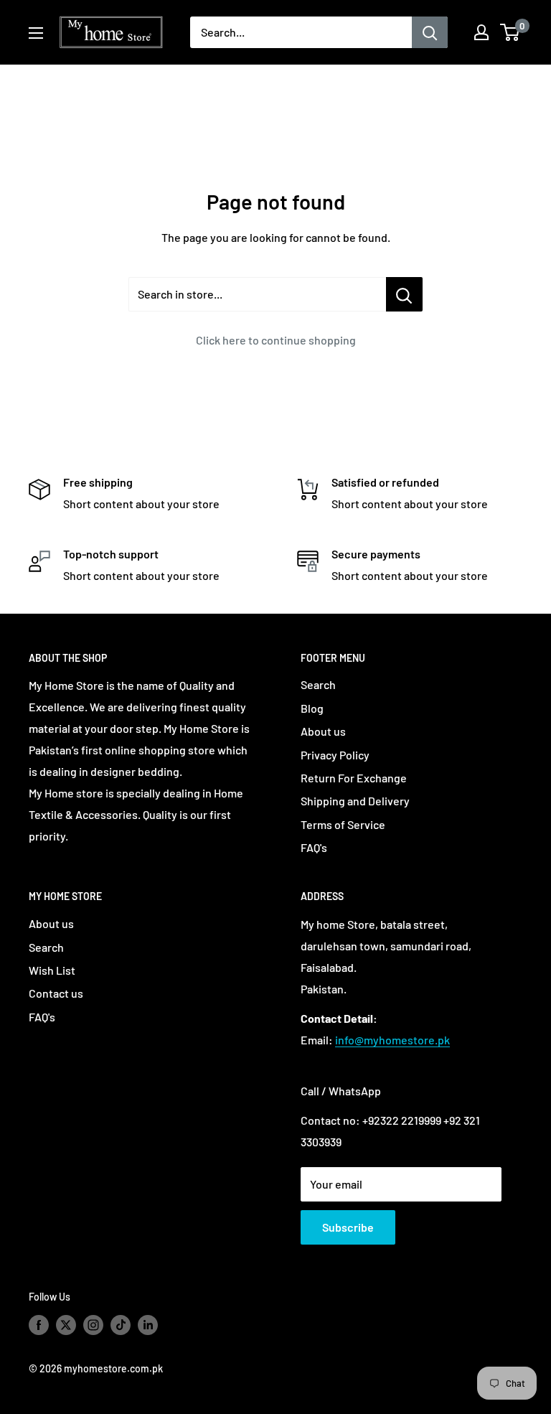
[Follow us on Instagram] (93, 1324)
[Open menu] (36, 33)
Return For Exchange (354, 778)
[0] (510, 32)
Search (318, 684)
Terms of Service (343, 824)
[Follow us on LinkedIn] (148, 1324)
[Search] (430, 32)
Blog (312, 708)
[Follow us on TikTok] (120, 1324)
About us (323, 731)
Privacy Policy (335, 755)
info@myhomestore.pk (392, 1040)
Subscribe (348, 1227)
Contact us (56, 993)
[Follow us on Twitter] (66, 1324)
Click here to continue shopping (276, 340)
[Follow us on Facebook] (39, 1324)
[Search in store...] (404, 294)
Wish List (52, 970)
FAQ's (314, 847)
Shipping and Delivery (355, 800)
